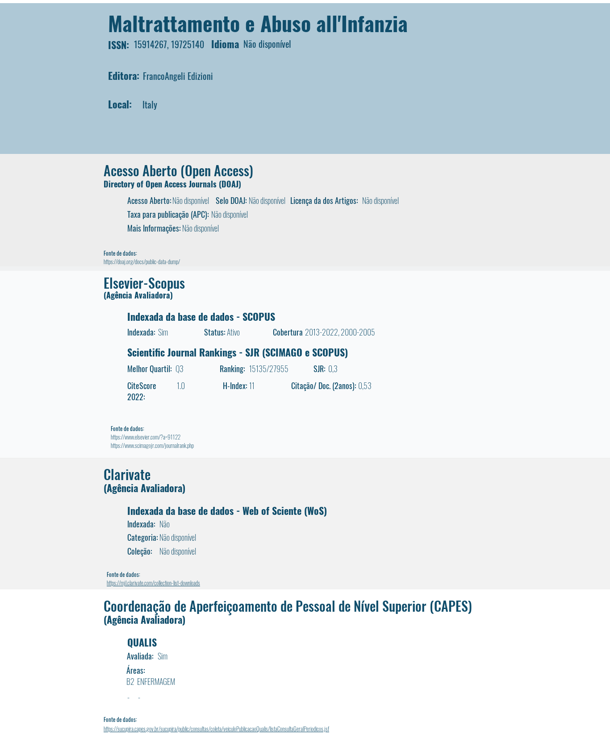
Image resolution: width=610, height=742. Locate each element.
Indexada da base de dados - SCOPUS (201, 316)
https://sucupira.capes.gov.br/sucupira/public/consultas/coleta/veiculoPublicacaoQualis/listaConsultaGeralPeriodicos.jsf (216, 728)
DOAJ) (231, 184)
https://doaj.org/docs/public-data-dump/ (142, 261)
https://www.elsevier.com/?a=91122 (145, 436)
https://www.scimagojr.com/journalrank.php (152, 445)
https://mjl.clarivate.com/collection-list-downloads (153, 582)
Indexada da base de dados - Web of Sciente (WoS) (227, 510)
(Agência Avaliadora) (138, 295)
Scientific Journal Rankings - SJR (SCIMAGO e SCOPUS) (237, 352)
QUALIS (142, 642)
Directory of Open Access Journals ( (162, 184)
